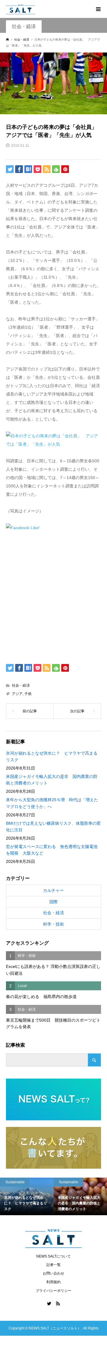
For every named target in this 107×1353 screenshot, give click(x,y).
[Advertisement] (53, 596)
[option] (37, 1196)
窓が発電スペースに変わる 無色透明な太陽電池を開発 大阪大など (51, 849)
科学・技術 (53, 924)
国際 (53, 901)
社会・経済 (24, 26)
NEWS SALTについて (53, 1256)
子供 (28, 694)
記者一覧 (53, 1265)
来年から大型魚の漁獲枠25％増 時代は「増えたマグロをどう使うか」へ (52, 803)
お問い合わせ (53, 1273)
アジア (17, 694)
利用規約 (53, 1282)
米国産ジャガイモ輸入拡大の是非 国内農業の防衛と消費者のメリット (51, 779)
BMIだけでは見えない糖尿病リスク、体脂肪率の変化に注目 (53, 826)
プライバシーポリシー (53, 1291)
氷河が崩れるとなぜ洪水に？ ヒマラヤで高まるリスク (51, 756)
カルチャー (53, 890)
